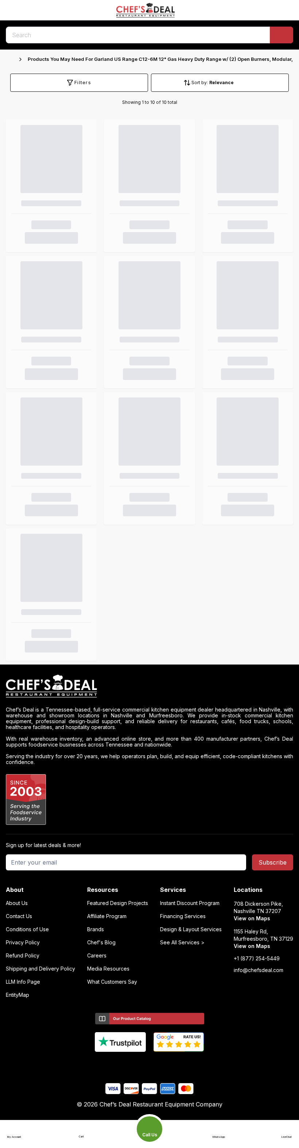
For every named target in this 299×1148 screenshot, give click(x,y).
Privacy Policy (23, 942)
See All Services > (182, 942)
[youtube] (135, 1064)
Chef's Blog (101, 942)
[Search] (281, 35)
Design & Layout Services (191, 929)
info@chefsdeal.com (258, 970)
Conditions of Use (27, 929)
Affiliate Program (107, 916)
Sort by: (199, 82)
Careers (96, 956)
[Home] (9, 59)
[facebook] (121, 1064)
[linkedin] (163, 1064)
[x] (149, 1064)
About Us (17, 903)
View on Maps (252, 918)
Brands (95, 929)
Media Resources (108, 969)
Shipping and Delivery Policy (40, 969)
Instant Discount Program (190, 903)
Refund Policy (22, 956)
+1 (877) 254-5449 (257, 958)
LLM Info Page (23, 982)
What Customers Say (112, 982)
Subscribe (273, 862)
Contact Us (19, 916)
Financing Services (183, 916)
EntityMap (17, 995)
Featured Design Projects (117, 903)
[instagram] (178, 1064)
